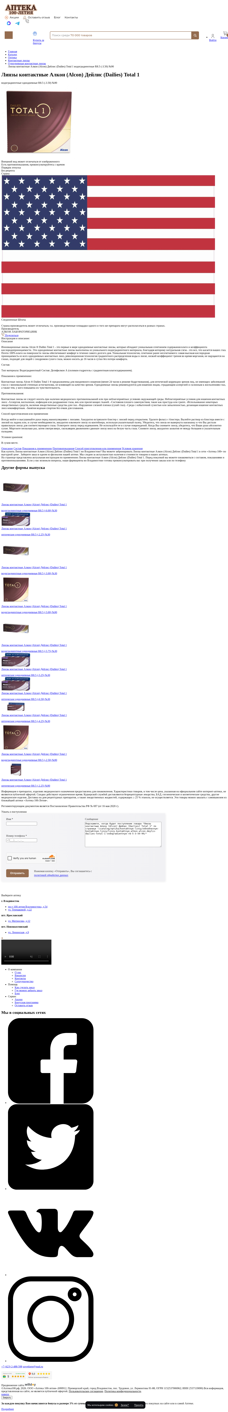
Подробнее (7, 1409)
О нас (18, 972)
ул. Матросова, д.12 (19, 921)
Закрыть (7, 1397)
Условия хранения (132, 448)
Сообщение (91, 819)
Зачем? (125, 1405)
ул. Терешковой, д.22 (20, 909)
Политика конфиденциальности (122, 1391)
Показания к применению (37, 448)
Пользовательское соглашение (86, 1391)
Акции (14, 17)
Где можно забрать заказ (28, 990)
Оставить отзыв (39, 17)
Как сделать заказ (25, 987)
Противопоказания (63, 448)
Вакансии (20, 975)
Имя (9, 819)
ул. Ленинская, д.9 (18, 932)
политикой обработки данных (51, 875)
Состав (18, 448)
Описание (7, 448)
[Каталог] (9, 35)
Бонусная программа (26, 1002)
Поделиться (11, 335)
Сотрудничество (24, 981)
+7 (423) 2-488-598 (11, 1366)
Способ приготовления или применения (98, 448)
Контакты (71, 17)
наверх (5, 1394)
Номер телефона (16, 835)
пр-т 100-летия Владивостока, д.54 (27, 906)
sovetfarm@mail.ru (33, 1366)
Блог (57, 17)
